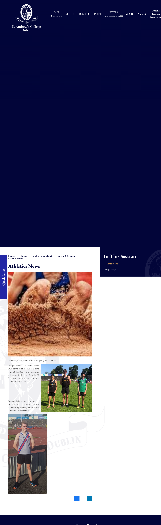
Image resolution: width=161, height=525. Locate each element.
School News (15, 258)
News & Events (66, 256)
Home (11, 256)
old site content (42, 256)
